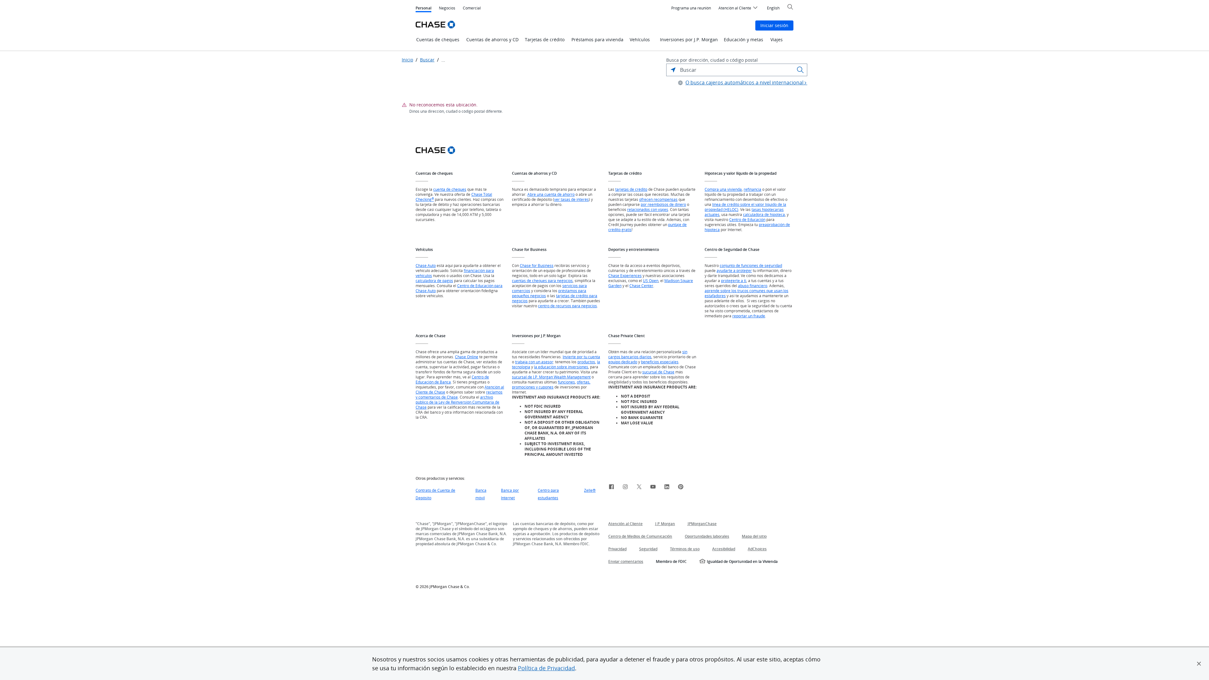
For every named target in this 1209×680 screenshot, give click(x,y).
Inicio (407, 59)
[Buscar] (800, 69)
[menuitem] (691, 8)
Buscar (427, 59)
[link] (611, 488)
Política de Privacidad (546, 668)
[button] (1198, 663)
